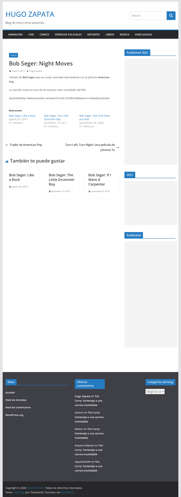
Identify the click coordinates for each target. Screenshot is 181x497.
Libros (110, 34)
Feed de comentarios (18, 407)
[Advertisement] (150, 112)
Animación (15, 34)
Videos (13, 55)
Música (124, 34)
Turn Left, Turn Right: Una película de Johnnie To (90, 147)
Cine (31, 34)
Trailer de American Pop (26, 145)
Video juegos (143, 34)
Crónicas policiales (68, 34)
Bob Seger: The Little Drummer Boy (56, 117)
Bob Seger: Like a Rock (22, 115)
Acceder (10, 392)
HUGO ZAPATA (29, 14)
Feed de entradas (15, 400)
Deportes (93, 34)
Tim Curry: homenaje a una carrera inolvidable (88, 401)
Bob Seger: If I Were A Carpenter (99, 180)
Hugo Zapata (35, 70)
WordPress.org (14, 415)
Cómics (44, 34)
